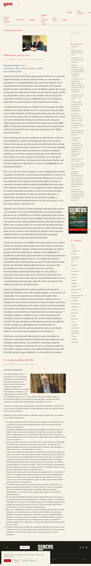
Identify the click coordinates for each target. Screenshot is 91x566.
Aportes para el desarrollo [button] (7, 20)
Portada (69, 12)
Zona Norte (74, 342)
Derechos (74, 283)
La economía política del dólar (19, 359)
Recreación (74, 319)
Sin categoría (75, 328)
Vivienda (74, 339)
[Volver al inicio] (8, 4)
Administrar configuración (29, 560)
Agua (73, 245)
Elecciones (74, 292)
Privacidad (53, 559)
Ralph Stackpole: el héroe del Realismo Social (77, 53)
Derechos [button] (32, 20)
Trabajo (64, 20)
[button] (19, 4)
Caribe (73, 268)
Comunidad (74, 271)
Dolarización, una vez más (16, 55)
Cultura (73, 277)
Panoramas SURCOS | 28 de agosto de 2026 (77, 97)
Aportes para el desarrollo (36, 59)
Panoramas (74, 313)
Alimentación (75, 251)
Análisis (26, 59)
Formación (74, 301)
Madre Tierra (55, 20)
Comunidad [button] (19, 20)
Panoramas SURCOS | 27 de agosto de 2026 (77, 166)
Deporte (73, 280)
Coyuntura (32, 364)
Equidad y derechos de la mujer (44, 19)
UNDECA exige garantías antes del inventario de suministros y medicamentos (77, 106)
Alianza (73, 248)
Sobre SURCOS (80, 12)
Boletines (74, 265)
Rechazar (16, 560)
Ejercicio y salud (76, 289)
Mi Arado (74, 310)
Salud (73, 322)
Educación (74, 286)
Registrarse (25, 547)
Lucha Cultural (75, 304)
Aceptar (7, 560)
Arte (72, 262)
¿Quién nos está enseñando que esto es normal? (77, 125)
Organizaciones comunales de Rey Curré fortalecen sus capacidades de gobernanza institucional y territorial (77, 149)
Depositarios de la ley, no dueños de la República (77, 60)
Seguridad (74, 325)
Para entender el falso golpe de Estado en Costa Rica (78, 133)
